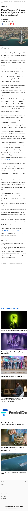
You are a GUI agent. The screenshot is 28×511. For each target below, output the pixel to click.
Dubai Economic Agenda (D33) (12, 231)
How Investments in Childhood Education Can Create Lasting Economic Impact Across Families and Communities (13, 449)
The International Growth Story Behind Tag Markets (14, 330)
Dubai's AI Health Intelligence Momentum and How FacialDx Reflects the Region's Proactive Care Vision (13, 424)
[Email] (16, 24)
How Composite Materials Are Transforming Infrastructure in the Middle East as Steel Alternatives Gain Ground (12, 400)
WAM (8, 159)
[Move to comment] (19, 24)
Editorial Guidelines (20, 268)
